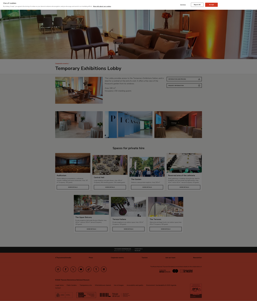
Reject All (197, 5)
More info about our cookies (102, 6)
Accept (211, 5)
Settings (183, 5)
